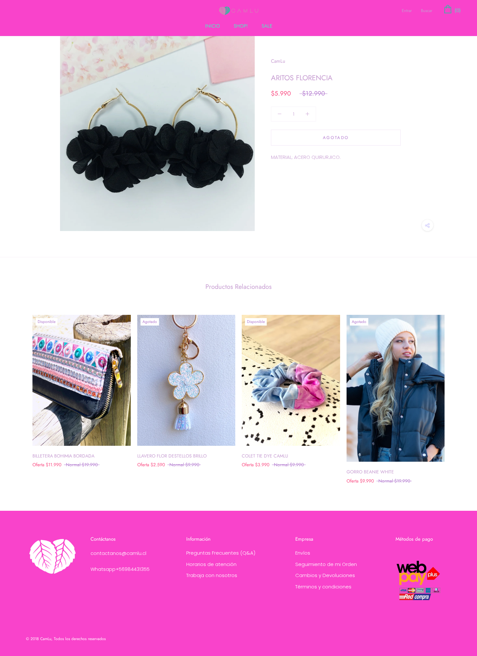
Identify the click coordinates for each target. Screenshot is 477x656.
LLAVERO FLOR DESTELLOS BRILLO (172, 456)
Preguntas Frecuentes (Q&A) (220, 552)
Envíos (302, 552)
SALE (267, 26)
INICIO (212, 26)
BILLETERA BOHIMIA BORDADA (63, 456)
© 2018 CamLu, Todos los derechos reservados (66, 639)
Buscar (426, 10)
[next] (456, 392)
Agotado (336, 138)
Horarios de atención (211, 564)
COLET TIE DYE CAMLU (265, 456)
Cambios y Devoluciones (325, 575)
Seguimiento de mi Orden (326, 564)
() (457, 10)
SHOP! (241, 26)
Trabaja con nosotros (211, 575)
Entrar (407, 10)
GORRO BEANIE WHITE (370, 472)
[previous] (20, 392)
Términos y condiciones (323, 586)
